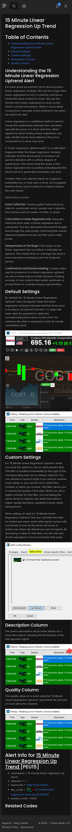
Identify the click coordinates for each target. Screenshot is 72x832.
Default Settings (20, 51)
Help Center (21, 823)
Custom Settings (21, 55)
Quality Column (20, 63)
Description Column (23, 59)
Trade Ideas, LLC (60, 823)
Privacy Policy (10, 827)
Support (6, 823)
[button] (24, 5)
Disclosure (26, 827)
